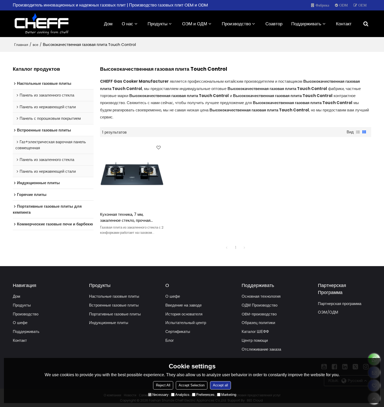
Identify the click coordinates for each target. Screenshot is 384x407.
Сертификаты (177, 331)
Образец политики (258, 322)
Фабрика (322, 5)
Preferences (205, 395)
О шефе (20, 322)
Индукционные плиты (108, 322)
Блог (169, 340)
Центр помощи (255, 340)
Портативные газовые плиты (115, 314)
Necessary (160, 395)
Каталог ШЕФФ (255, 331)
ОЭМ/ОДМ (328, 312)
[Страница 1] (227, 248)
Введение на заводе (183, 305)
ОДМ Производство (259, 305)
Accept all (220, 385)
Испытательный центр (185, 322)
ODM (343, 5)
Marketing (228, 395)
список (358, 132)
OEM (362, 5)
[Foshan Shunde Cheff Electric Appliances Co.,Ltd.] (41, 23)
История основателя (183, 314)
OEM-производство (259, 314)
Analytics (182, 395)
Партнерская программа (339, 303)
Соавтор (273, 24)
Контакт (344, 24)
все (35, 44)
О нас (127, 24)
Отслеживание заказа (261, 349)
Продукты (157, 24)
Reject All (163, 385)
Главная (21, 44)
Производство (236, 24)
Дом (108, 24)
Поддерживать (306, 24)
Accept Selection (192, 385)
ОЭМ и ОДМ (194, 24)
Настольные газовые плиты (114, 296)
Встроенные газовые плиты (114, 305)
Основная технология (261, 296)
